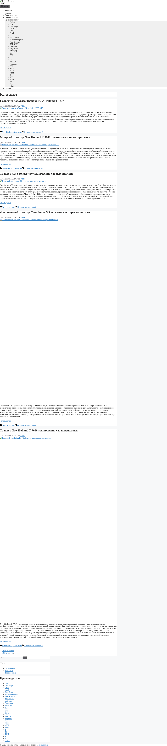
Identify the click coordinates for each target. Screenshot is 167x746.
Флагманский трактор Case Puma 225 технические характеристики (45, 212)
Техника (8, 11)
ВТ (11, 53)
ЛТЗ (11, 66)
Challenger (14, 26)
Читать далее (5, 127)
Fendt (12, 33)
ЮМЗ (12, 86)
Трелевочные (10, 673)
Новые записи (8, 651)
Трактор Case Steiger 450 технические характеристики (36, 173)
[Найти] (25, 657)
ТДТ (11, 77)
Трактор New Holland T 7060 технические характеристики (39, 430)
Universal (13, 46)
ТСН (12, 79)
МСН (12, 68)
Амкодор (13, 51)
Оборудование (11, 15)
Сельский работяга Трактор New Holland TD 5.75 (32, 100)
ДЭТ (12, 60)
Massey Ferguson (16, 40)
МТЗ (12, 71)
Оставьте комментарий (33, 132)
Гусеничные (10, 668)
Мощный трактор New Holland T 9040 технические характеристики (45, 137)
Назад (3, 653)
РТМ (12, 73)
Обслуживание (11, 17)
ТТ (11, 82)
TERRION (14, 44)
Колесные (17, 132)
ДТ (11, 57)
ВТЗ (11, 55)
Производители (11, 20)
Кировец (13, 64)
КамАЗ (13, 62)
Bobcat (12, 22)
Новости (8, 13)
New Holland (15, 42)
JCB (11, 35)
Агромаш (14, 48)
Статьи (8, 88)
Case (12, 24)
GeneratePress (42, 745)
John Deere (14, 37)
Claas (12, 29)
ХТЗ (11, 84)
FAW (12, 31)
